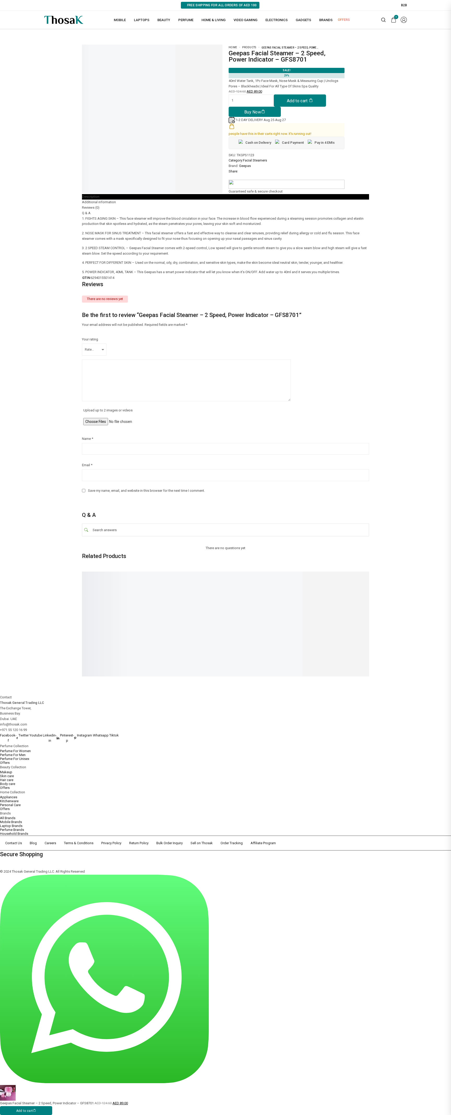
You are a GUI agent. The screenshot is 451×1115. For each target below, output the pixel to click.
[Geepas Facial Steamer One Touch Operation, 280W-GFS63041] (173, 577)
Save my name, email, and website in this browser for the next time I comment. (146, 490)
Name (87, 439)
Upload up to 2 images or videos (108, 410)
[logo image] (63, 19)
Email (87, 465)
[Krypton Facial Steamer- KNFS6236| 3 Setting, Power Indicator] (110, 577)
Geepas (245, 166)
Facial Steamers (255, 160)
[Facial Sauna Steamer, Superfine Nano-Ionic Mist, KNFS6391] (236, 577)
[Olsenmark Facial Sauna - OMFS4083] (361, 577)
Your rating (90, 339)
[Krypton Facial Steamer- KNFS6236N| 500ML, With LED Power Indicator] (298, 580)
